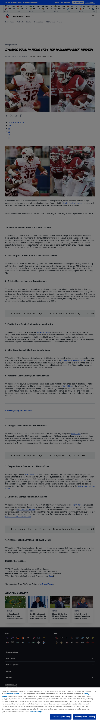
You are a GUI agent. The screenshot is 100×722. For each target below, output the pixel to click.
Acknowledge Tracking (60, 717)
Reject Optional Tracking (85, 717)
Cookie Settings (35, 711)
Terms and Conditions (14, 694)
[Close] (96, 691)
